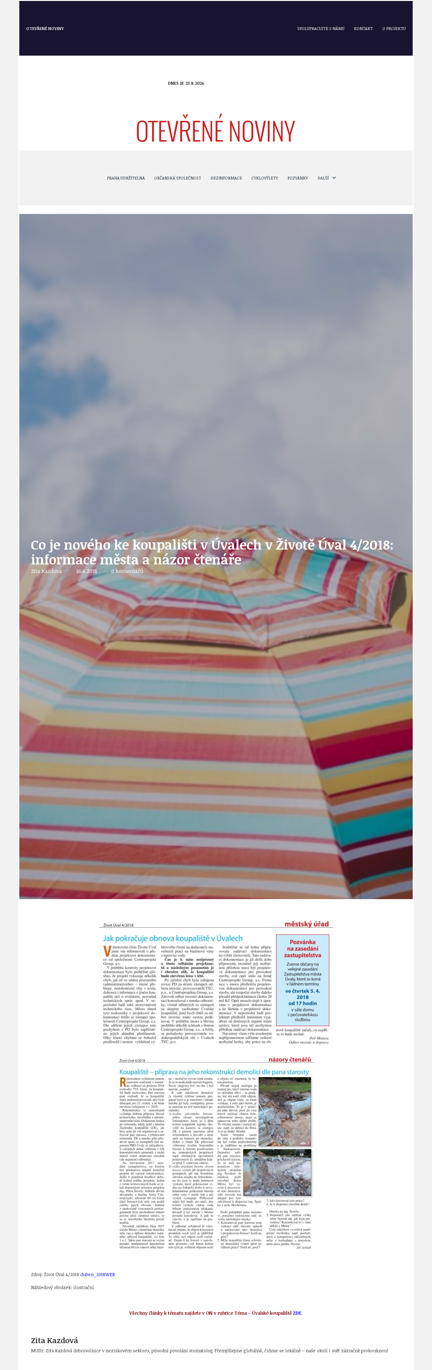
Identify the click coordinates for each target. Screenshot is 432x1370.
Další (323, 178)
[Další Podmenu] (334, 178)
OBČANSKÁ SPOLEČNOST (177, 178)
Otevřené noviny (45, 28)
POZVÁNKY (297, 178)
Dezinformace (226, 178)
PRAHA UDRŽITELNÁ (126, 178)
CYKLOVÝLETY (264, 178)
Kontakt (363, 28)
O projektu (394, 28)
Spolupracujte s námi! (320, 28)
